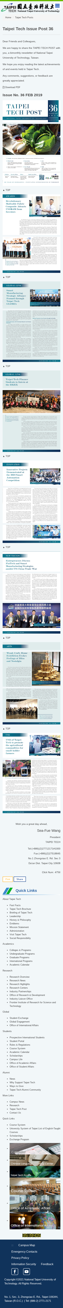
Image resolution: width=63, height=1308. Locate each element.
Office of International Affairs (24, 1025)
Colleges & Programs (20, 950)
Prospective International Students (27, 1037)
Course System (17, 1048)
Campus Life (16, 1059)
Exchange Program (19, 1139)
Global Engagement (20, 1022)
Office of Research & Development (27, 995)
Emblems (14, 923)
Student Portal (17, 1041)
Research (14, 1105)
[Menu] (57, 5)
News (12, 1079)
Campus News (17, 1102)
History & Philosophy (20, 920)
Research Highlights (20, 984)
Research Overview (19, 977)
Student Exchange (19, 1018)
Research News (18, 980)
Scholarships (16, 1056)
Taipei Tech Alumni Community (25, 1090)
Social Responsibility (20, 938)
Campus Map (26, 1245)
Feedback (47, 1264)
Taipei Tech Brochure (20, 909)
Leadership (15, 916)
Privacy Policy (20, 1257)
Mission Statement (19, 927)
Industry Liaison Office (21, 999)
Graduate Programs (19, 957)
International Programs (21, 961)
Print (7, 879)
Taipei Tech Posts (24, 17)
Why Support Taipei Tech (22, 1082)
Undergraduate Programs (22, 954)
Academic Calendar (19, 965)
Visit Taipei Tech (18, 934)
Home (8, 17)
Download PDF (12, 87)
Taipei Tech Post (18, 1109)
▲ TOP (6, 190)
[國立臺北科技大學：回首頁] (30, 7)
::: (12, 1245)
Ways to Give (16, 1086)
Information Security (23, 1264)
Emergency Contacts (24, 1251)
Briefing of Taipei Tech (21, 912)
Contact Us (15, 1113)
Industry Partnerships (20, 991)
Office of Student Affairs (22, 1067)
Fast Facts (15, 905)
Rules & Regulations (20, 1045)
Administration (17, 931)
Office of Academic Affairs (23, 1063)
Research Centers (19, 988)
